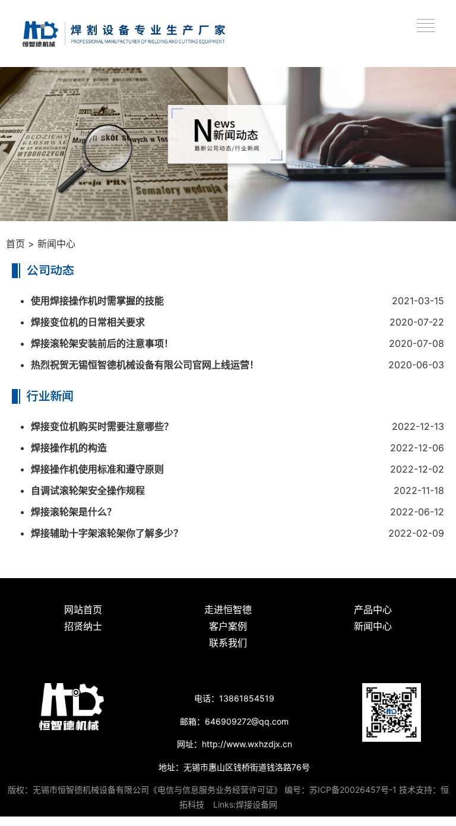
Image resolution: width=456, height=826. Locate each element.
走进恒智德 (228, 609)
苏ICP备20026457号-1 (353, 789)
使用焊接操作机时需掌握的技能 (97, 301)
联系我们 (228, 643)
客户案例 (228, 626)
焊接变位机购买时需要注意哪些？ (102, 426)
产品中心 (373, 609)
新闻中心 (56, 244)
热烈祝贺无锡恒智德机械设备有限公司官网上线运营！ (145, 365)
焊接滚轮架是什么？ (73, 512)
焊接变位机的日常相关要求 (88, 322)
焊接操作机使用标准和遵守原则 (97, 469)
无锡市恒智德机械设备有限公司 (91, 789)
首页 (15, 244)
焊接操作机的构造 (69, 448)
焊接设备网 (256, 804)
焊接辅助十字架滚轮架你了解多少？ (107, 533)
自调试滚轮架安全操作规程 (88, 490)
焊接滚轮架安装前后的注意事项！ (102, 343)
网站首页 (83, 609)
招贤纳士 (83, 626)
